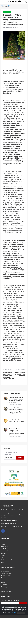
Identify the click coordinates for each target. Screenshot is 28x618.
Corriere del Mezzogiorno (8, 580)
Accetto (21, 612)
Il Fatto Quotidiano (6, 575)
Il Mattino (3, 578)
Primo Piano (4, 546)
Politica (3, 544)
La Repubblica (5, 571)
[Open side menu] (2, 2)
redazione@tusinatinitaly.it (15, 527)
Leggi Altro (13, 613)
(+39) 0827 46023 (12, 520)
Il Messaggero (5, 587)
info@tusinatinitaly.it (11, 523)
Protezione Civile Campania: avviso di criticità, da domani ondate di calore (16, 421)
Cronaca (3, 548)
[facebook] (3, 531)
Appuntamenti (7, 11)
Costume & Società (6, 560)
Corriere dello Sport (6, 591)
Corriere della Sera (6, 573)
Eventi (2, 562)
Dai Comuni (4, 551)
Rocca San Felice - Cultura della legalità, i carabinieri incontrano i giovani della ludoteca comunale (16, 400)
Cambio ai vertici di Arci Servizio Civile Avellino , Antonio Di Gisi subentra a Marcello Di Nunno (8, 374)
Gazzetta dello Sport (6, 589)
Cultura (3, 555)
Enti (2, 557)
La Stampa (4, 584)
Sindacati (3, 553)
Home (2, 542)
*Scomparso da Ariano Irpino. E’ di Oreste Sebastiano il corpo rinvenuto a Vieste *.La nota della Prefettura (16, 432)
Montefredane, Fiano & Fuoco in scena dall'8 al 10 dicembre (20, 373)
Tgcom (3, 582)
